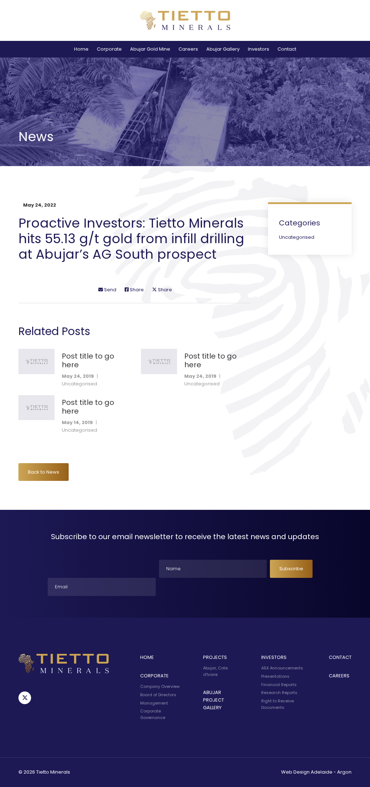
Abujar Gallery (223, 49)
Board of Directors (158, 695)
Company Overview (160, 686)
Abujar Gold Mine (150, 49)
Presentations (275, 676)
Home (81, 49)
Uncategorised (79, 383)
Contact (287, 49)
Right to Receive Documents (277, 704)
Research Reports (279, 692)
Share (136, 289)
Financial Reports (279, 684)
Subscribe (291, 568)
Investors (258, 49)
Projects (215, 657)
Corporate (109, 49)
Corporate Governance (152, 714)
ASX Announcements (282, 668)
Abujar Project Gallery (213, 700)
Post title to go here (88, 360)
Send (109, 289)
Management (154, 703)
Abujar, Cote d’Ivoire (215, 671)
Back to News (43, 472)
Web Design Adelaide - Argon (316, 772)
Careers (188, 49)
